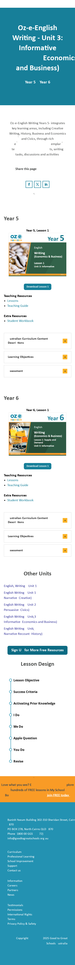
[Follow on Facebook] (29, 184)
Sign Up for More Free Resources (37, 650)
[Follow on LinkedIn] (45, 184)
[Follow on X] (37, 184)
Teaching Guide (17, 306)
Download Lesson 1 (38, 286)
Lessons (12, 301)
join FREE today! (58, 795)
